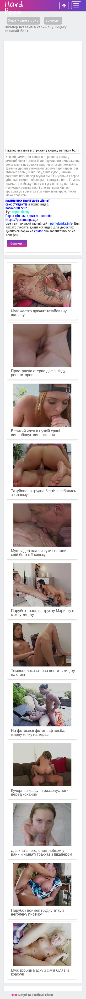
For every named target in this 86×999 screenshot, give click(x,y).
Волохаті (17, 243)
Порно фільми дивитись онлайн (28, 216)
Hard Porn (14, 7)
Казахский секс (16, 208)
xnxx (14, 995)
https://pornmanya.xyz (21, 219)
